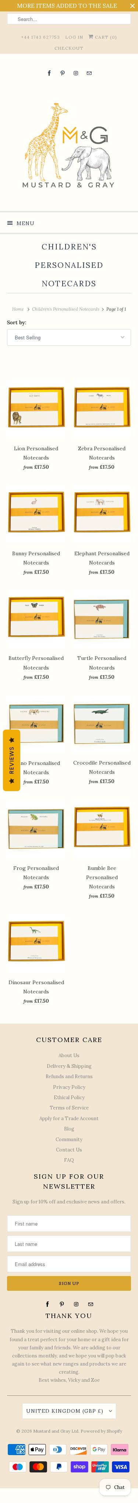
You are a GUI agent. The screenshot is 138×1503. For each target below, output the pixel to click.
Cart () (105, 37)
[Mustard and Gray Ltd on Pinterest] (62, 73)
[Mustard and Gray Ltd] (69, 143)
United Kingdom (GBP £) (65, 1411)
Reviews (11, 760)
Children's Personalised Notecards (69, 265)
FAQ (69, 1160)
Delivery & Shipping (69, 1066)
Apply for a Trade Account (69, 1118)
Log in (74, 37)
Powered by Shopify (101, 1431)
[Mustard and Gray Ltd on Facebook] (49, 73)
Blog (69, 1129)
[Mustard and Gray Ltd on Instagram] (76, 73)
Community (69, 1139)
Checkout (69, 48)
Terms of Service (69, 1108)
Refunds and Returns (69, 1076)
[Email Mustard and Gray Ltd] (89, 73)
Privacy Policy (69, 1087)
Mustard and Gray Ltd (55, 1431)
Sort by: (16, 322)
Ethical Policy (69, 1097)
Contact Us (69, 1150)
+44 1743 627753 (40, 37)
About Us (69, 1055)
